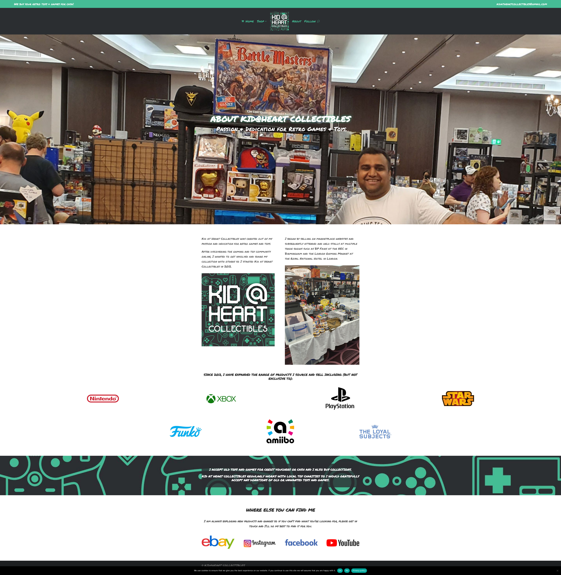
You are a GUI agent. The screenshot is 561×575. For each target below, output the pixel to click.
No (347, 570)
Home (250, 21)
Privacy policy (359, 570)
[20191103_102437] (322, 364)
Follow (310, 21)
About (296, 21)
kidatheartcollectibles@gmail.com (522, 4)
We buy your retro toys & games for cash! (44, 4)
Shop (260, 21)
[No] (557, 570)
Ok (340, 570)
